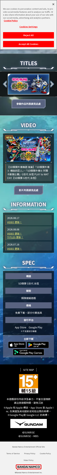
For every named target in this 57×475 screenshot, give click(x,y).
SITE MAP (28, 370)
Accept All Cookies (28, 44)
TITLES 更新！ (15, 237)
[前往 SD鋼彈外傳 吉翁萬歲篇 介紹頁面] (28, 84)
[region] (28, 25)
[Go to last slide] (5, 84)
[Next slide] (52, 84)
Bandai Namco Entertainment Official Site (28, 447)
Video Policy (28, 460)
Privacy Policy (29, 453)
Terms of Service (13, 453)
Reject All (28, 35)
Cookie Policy (45, 453)
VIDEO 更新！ (14, 222)
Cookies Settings (28, 26)
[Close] (53, 4)
